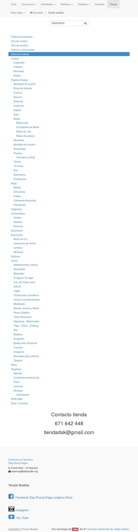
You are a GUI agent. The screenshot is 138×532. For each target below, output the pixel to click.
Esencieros (19, 174)
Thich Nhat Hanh (23, 317)
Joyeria (15, 58)
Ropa (14, 183)
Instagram (22, 510)
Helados (18, 221)
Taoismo (18, 360)
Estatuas (18, 101)
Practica (18, 153)
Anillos (17, 75)
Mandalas (19, 140)
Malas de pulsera (25, 135)
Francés (18, 347)
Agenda (18, 373)
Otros (14, 364)
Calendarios (22, 394)
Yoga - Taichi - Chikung (26, 325)
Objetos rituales (19, 80)
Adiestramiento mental (26, 264)
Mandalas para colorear (26, 356)
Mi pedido (37, 12)
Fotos (17, 382)
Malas (17, 118)
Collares (18, 66)
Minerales (19, 71)
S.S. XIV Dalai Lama (24, 282)
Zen (16, 170)
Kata (16, 114)
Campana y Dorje (25, 157)
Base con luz (20, 239)
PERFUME (16, 399)
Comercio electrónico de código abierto (108, 529)
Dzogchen (19, 338)
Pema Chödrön (22, 312)
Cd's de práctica (19, 45)
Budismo (18, 334)
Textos (17, 161)
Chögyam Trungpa (23, 277)
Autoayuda (19, 269)
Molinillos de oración (24, 144)
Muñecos (18, 252)
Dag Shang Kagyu (18, 463)
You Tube (22, 517)
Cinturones (19, 191)
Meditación (19, 304)
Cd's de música (19, 41)
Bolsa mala (22, 122)
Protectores (20, 179)
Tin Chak (18, 166)
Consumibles (18, 213)
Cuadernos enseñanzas (26, 377)
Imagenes (19, 351)
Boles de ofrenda (23, 88)
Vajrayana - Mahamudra (26, 321)
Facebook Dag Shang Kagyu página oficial (43, 497)
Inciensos (19, 105)
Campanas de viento (25, 243)
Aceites (17, 217)
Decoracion (17, 230)
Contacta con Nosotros (20, 459)
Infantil (17, 286)
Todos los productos (21, 36)
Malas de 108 (23, 131)
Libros (14, 260)
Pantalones (20, 204)
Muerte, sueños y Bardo (26, 308)
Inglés (17, 290)
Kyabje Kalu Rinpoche (25, 343)
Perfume (18, 226)
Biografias (19, 273)
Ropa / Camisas (19, 403)
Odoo (75, 529)
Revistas (18, 390)
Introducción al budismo (26, 295)
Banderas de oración (25, 84)
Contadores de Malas (27, 127)
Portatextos (20, 148)
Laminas (18, 386)
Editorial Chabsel (20, 54)
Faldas (17, 196)
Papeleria (16, 369)
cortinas (18, 247)
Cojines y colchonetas (22, 49)
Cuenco (18, 92)
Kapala (17, 110)
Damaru (18, 97)
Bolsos (17, 187)
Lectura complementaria (27, 299)
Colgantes (19, 62)
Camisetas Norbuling (25, 200)
